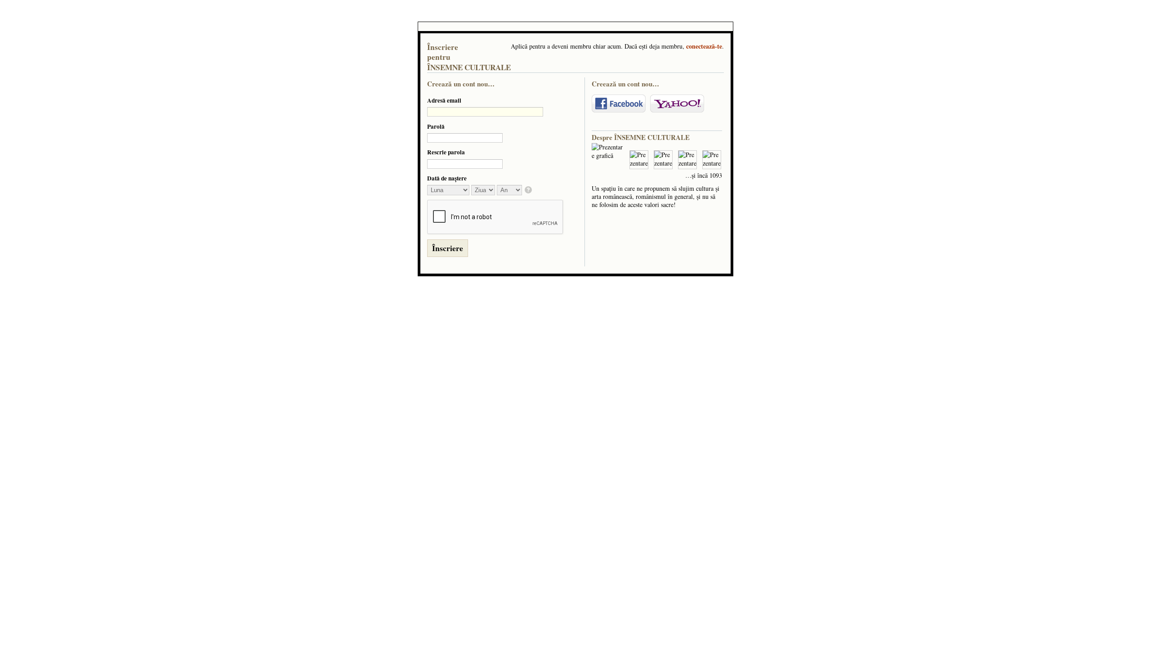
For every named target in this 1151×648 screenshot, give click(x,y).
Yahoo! (677, 103)
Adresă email (444, 100)
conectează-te (704, 46)
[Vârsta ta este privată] (529, 190)
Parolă (436, 126)
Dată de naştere (447, 178)
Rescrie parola (446, 152)
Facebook (619, 103)
